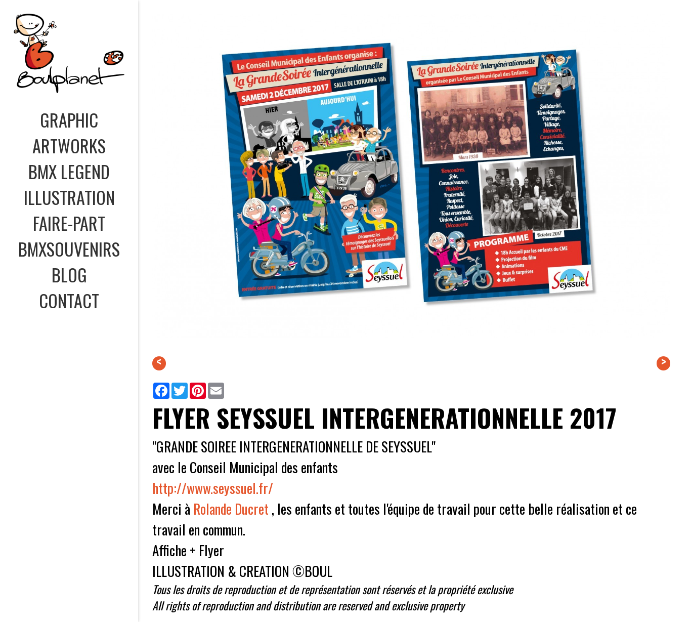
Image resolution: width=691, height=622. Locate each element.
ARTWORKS (69, 145)
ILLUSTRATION (69, 197)
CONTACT (69, 300)
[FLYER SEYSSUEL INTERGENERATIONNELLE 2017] (411, 350)
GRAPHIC (69, 120)
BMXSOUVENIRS (69, 249)
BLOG (69, 274)
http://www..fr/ (212, 487)
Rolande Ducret (231, 508)
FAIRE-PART (69, 223)
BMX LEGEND (69, 171)
